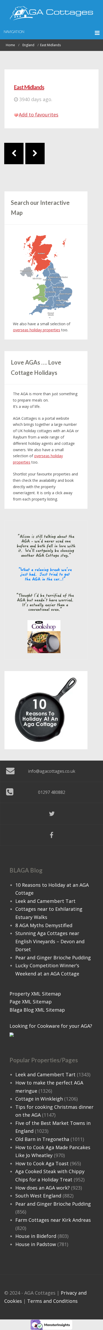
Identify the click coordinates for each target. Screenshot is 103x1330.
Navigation (14, 31)
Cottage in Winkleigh (39, 1099)
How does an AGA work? (42, 1188)
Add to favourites (38, 114)
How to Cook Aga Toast (42, 1163)
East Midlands (29, 87)
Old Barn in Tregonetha (42, 1139)
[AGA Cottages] (51, 13)
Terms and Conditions (52, 1301)
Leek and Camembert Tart (45, 901)
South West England (38, 1195)
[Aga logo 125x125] (43, 636)
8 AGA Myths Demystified (43, 925)
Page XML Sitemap (31, 1001)
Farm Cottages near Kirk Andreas (53, 1220)
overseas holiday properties (36, 329)
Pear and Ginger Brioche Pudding (53, 957)
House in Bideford (35, 1236)
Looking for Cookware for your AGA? (51, 1026)
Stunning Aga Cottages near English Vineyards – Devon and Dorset (50, 941)
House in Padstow (35, 1244)
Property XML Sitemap (35, 994)
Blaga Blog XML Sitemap (37, 1010)
